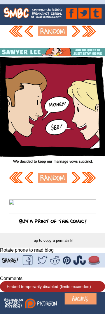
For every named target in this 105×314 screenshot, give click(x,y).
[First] (16, 36)
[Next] (75, 36)
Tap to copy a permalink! (53, 240)
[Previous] (30, 36)
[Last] (89, 36)
